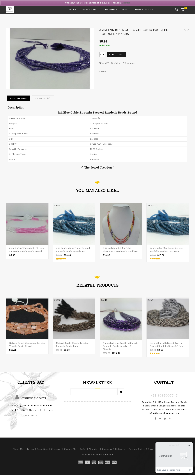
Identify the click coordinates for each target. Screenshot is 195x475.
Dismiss (126, 3)
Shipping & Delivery (113, 449)
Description (18, 98)
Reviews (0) (43, 98)
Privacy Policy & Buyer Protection (148, 449)
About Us (18, 449)
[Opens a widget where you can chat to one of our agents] (174, 457)
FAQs (83, 449)
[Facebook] (155, 418)
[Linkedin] (165, 418)
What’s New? (90, 9)
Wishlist (94, 449)
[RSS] (170, 418)
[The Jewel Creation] (10, 9)
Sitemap (55, 449)
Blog (125, 9)
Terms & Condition (37, 449)
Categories (110, 9)
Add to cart (116, 54)
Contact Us (70, 449)
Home (72, 9)
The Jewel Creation (102, 455)
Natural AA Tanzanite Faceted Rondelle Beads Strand (187, 33)
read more (31, 415)
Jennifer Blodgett (33, 398)
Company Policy (143, 9)
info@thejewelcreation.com (164, 413)
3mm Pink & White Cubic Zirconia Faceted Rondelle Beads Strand (184, 33)
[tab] (18, 98)
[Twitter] (160, 418)
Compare (130, 63)
